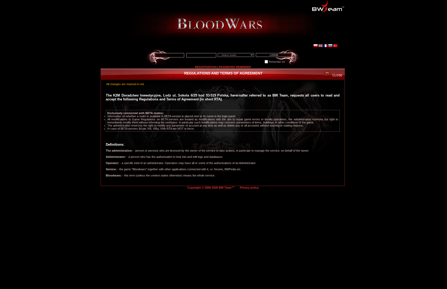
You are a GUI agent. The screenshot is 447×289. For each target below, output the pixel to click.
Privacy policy (249, 187)
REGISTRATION (206, 67)
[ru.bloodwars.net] (330, 46)
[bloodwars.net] (320, 46)
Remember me (277, 62)
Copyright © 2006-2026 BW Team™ (211, 187)
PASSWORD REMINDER (235, 67)
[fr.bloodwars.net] (325, 46)
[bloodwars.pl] (316, 46)
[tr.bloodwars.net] (335, 46)
